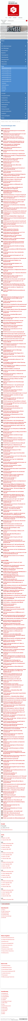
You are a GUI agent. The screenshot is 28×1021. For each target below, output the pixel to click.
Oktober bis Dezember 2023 (7, 862)
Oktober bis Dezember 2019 (7, 899)
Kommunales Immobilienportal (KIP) (8, 971)
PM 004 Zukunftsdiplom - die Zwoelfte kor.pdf (12, 811)
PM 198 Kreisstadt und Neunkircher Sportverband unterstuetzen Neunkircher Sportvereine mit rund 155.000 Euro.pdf (13, 243)
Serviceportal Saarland (5, 95)
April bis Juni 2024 (6, 856)
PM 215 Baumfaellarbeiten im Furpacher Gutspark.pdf (14, 194)
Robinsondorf (4, 1007)
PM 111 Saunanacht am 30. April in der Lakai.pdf (13, 498)
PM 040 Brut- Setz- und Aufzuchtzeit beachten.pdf (13, 710)
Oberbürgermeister (5, 59)
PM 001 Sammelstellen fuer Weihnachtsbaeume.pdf (14, 818)
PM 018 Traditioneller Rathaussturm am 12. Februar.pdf (14, 776)
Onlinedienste (4, 64)
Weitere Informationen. (14, 1019)
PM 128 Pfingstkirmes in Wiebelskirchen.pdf (12, 444)
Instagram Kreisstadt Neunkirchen (8, 939)
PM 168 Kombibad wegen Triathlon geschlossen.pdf (14, 333)
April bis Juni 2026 (6, 837)
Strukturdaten (4, 1010)
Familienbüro (4, 998)
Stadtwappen (4, 106)
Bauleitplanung (5, 993)
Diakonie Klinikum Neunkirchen (8, 950)
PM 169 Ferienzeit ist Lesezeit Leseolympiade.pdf (13, 331)
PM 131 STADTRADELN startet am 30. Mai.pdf (12, 437)
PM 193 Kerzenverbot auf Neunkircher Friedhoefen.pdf (14, 258)
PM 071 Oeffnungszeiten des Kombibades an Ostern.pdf (15, 618)
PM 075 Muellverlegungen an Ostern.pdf (11, 607)
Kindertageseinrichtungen (7, 1001)
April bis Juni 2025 (6, 847)
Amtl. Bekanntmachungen (6, 46)
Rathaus (2, 40)
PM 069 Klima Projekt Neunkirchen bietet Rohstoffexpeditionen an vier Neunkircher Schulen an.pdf (13, 624)
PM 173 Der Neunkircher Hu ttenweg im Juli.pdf (13, 320)
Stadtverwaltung (4, 104)
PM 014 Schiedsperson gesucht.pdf (10, 786)
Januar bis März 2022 (6, 877)
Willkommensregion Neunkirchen (8, 976)
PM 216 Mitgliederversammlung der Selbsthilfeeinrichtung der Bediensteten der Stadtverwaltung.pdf (12, 191)
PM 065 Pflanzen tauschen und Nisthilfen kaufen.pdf (14, 638)
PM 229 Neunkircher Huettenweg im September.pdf (14, 153)
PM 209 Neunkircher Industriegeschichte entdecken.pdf (14, 211)
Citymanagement (4, 55)
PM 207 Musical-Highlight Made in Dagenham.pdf (13, 216)
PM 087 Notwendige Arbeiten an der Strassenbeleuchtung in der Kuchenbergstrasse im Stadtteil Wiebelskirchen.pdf (14, 576)
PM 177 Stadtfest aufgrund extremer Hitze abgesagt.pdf (14, 309)
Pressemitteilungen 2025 (6, 70)
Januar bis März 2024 (6, 858)
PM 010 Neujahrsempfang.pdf (9, 794)
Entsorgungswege (5, 996)
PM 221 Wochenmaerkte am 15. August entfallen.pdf (14, 177)
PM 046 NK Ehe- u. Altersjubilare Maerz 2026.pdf (13, 696)
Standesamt (3, 113)
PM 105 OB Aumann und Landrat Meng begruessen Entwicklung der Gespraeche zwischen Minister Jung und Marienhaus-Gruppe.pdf (14, 517)
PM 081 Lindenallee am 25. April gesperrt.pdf (12, 593)
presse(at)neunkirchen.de (7, 829)
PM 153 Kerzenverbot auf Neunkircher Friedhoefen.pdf (14, 376)
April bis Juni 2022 (6, 875)
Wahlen (2, 118)
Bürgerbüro (3, 52)
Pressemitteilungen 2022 (6, 75)
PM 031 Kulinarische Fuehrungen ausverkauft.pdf (13, 736)
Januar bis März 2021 (6, 886)
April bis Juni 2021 (6, 884)
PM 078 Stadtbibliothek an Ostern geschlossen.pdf (13, 600)
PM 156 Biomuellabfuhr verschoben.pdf (11, 368)
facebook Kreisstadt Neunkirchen (8, 937)
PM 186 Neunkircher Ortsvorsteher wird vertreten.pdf (14, 278)
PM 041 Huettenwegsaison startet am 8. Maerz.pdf (13, 708)
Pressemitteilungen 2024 (6, 71)
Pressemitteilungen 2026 (6, 68)
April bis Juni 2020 (6, 893)
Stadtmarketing (4, 100)
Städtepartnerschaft (5, 109)
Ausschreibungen (4, 50)
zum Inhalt (3, 37)
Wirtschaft (4, 917)
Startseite (20, 17)
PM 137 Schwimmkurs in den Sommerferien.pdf (13, 420)
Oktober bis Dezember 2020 (7, 890)
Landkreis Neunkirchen (6, 973)
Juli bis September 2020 (7, 892)
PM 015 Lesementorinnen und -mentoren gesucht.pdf (14, 784)
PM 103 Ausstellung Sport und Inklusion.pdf (12, 523)
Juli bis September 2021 (7, 882)
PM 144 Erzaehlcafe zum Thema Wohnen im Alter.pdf (14, 401)
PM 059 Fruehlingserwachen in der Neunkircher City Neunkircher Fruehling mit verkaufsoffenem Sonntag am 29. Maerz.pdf (14, 657)
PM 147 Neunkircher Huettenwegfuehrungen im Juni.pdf (15, 393)
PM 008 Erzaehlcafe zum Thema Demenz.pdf (12, 799)
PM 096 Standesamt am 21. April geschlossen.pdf (13, 544)
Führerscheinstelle (4, 57)
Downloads (4, 87)
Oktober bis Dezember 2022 (7, 871)
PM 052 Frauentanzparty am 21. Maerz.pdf (12, 678)
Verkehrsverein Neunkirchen (7, 945)
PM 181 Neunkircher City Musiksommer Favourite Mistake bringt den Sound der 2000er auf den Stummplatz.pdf (13, 298)
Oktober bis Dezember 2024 (7, 852)
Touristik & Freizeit (5, 914)
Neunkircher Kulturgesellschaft (7, 943)
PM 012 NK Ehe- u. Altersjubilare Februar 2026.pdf (13, 789)
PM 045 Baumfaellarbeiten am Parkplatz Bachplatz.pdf (14, 698)
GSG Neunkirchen (5, 952)
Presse (2, 66)
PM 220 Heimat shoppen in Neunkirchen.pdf (12, 179)
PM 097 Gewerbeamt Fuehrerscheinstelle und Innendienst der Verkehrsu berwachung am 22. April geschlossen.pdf (14, 541)
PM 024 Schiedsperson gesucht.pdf (10, 758)
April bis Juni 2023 (6, 865)
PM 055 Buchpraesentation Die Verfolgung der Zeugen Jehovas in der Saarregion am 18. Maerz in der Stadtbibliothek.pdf (14, 670)
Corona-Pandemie (5, 85)
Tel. (2, 827)
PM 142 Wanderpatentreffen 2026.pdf (10, 406)
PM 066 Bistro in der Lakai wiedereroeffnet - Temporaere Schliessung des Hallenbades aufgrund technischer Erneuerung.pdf (14, 635)
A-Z (6, 17)
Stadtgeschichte (4, 97)
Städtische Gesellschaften (6, 111)
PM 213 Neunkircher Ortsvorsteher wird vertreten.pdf (14, 199)
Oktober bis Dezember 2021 (7, 880)
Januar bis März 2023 (6, 867)
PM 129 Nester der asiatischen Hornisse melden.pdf (14, 442)
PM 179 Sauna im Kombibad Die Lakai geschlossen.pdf (15, 304)
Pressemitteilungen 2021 (6, 77)
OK (23, 1019)
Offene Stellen (4, 61)
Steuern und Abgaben (5, 115)
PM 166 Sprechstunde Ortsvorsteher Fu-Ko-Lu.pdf (13, 338)
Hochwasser (4, 83)
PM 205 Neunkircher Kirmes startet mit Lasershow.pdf (14, 221)
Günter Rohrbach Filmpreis (7, 969)
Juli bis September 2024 (7, 854)
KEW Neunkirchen (5, 947)
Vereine (3, 1012)
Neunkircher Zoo (5, 941)
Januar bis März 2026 (6, 839)
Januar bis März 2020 (6, 895)
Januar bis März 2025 (6, 849)
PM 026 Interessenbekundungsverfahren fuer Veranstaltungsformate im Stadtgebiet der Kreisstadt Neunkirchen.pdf (14, 752)
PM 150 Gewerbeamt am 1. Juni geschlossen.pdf (13, 384)
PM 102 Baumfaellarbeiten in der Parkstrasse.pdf (13, 525)
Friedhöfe (4, 999)
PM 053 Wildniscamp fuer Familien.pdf (11, 676)
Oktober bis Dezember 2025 (7, 843)
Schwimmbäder (5, 1008)
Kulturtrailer (4, 88)
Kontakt (14, 17)
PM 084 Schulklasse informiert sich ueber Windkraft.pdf (15, 585)
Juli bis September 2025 (7, 845)
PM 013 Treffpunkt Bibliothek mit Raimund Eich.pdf (14, 787)
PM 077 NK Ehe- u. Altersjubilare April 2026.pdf (13, 602)
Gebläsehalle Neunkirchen (7, 967)
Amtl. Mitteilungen (5, 48)
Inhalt (10, 17)
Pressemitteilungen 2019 (6, 81)
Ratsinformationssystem (6, 1005)
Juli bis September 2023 (7, 864)
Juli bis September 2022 (7, 873)
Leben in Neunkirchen (6, 911)
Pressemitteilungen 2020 (6, 79)
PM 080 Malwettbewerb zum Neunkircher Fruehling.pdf (14, 595)
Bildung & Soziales (5, 912)
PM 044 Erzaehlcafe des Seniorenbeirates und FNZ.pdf (14, 700)
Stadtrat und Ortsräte (5, 102)
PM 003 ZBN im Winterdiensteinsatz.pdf (11, 813)
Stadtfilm (3, 90)
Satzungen (3, 93)
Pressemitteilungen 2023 (6, 73)
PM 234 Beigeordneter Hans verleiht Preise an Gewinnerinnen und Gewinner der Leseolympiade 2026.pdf (13, 138)
